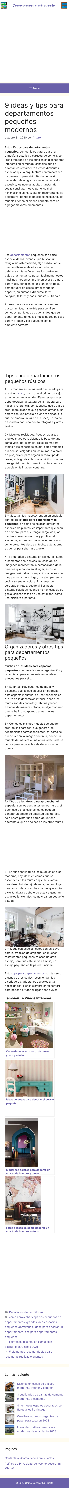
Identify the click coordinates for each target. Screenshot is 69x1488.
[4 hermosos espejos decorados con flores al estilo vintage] (9, 1409)
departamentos (20, 255)
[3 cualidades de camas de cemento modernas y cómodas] (9, 1398)
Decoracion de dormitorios (26, 1312)
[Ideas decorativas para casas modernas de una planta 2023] (9, 1430)
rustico (20, 393)
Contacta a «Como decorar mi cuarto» (29, 1458)
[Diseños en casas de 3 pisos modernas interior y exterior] (9, 1387)
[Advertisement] (34, 47)
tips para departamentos (29, 973)
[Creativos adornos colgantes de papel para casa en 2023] (9, 1419)
